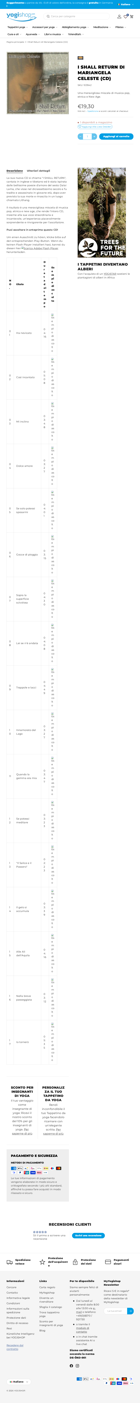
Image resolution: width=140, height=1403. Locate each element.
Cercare (12, 1287)
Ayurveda (31, 34)
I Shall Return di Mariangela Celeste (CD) (47, 42)
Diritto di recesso (17, 1323)
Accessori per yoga (43, 27)
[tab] (15, 171)
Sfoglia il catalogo (50, 1307)
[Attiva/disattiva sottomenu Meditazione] (110, 27)
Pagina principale (15, 42)
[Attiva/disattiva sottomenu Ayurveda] (39, 34)
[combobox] (76, 16)
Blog (42, 1330)
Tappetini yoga (16, 27)
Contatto (12, 1292)
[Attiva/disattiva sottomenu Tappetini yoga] (27, 27)
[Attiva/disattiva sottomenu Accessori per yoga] (56, 27)
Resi (9, 1328)
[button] (132, 17)
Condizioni (13, 1303)
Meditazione (100, 27)
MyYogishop (47, 1292)
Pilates (119, 27)
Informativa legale (18, 1298)
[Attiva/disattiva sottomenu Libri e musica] (62, 34)
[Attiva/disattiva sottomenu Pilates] (125, 27)
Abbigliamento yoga (74, 27)
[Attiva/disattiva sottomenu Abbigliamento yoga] (88, 27)
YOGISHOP (19, 1391)
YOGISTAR (110, 273)
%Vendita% (74, 34)
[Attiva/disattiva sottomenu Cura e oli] (20, 34)
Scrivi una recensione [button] (88, 1235)
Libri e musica (52, 34)
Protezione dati (16, 1317)
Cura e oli (13, 34)
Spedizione (93, 111)
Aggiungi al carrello (116, 136)
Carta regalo (47, 1287)
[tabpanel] (38, 624)
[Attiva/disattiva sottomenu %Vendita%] (83, 34)
